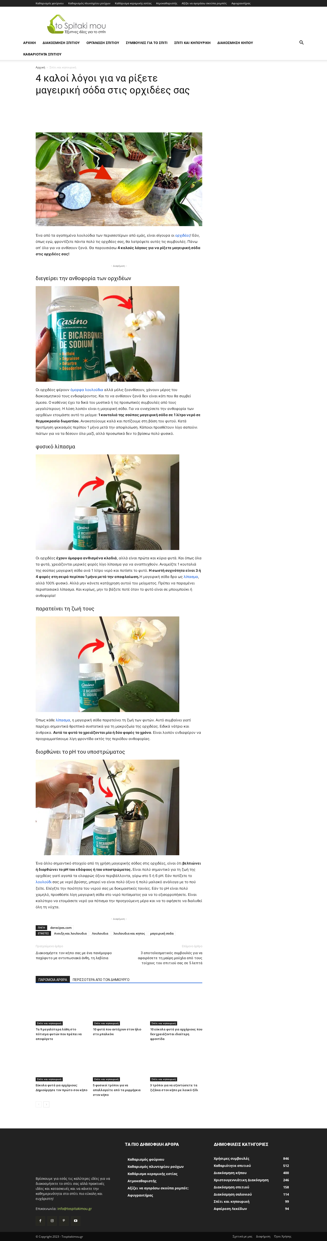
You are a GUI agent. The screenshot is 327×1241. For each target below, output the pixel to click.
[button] (301, 43)
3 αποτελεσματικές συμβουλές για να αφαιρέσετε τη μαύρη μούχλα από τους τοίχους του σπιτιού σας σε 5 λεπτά (170, 958)
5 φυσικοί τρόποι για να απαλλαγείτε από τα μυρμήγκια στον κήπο (117, 1090)
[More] (207, 119)
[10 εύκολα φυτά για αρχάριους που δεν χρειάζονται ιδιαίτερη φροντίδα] (176, 1007)
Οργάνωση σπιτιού (102, 42)
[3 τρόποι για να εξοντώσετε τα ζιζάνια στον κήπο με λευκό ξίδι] (176, 1063)
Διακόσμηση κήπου (235, 42)
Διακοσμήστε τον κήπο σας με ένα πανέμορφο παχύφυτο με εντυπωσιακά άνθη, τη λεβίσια (74, 955)
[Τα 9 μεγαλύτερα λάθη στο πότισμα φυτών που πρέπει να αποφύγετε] (62, 1007)
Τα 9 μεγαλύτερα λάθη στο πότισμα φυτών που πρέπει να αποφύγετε (59, 1034)
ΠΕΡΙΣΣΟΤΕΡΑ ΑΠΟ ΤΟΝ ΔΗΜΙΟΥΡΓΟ (101, 980)
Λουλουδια (100, 933)
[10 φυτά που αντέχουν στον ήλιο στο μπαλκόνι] (119, 1007)
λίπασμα (191, 576)
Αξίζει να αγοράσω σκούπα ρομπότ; (204, 3)
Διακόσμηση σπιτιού (61, 42)
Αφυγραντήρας (240, 3)
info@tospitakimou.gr (74, 1208)
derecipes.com (61, 927)
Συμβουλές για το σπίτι (147, 42)
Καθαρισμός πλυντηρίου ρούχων (89, 3)
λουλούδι (44, 882)
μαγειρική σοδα (162, 933)
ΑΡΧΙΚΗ (29, 42)
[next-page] (46, 1104)
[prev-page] (39, 1104)
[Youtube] (75, 1220)
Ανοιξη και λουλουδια (70, 933)
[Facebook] (40, 1220)
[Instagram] (52, 1220)
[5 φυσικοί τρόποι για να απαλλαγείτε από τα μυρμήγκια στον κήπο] (119, 1063)
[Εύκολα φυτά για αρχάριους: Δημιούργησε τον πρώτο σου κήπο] (62, 1063)
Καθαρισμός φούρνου (50, 3)
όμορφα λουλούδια (86, 389)
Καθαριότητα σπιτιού (42, 54)
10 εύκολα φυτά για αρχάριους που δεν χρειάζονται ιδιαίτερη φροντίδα (176, 1034)
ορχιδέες (182, 235)
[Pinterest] (63, 1220)
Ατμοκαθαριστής (166, 3)
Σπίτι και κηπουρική (192, 42)
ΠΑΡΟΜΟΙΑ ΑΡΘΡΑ (53, 980)
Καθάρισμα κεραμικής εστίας (133, 3)
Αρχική (40, 67)
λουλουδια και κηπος (129, 933)
